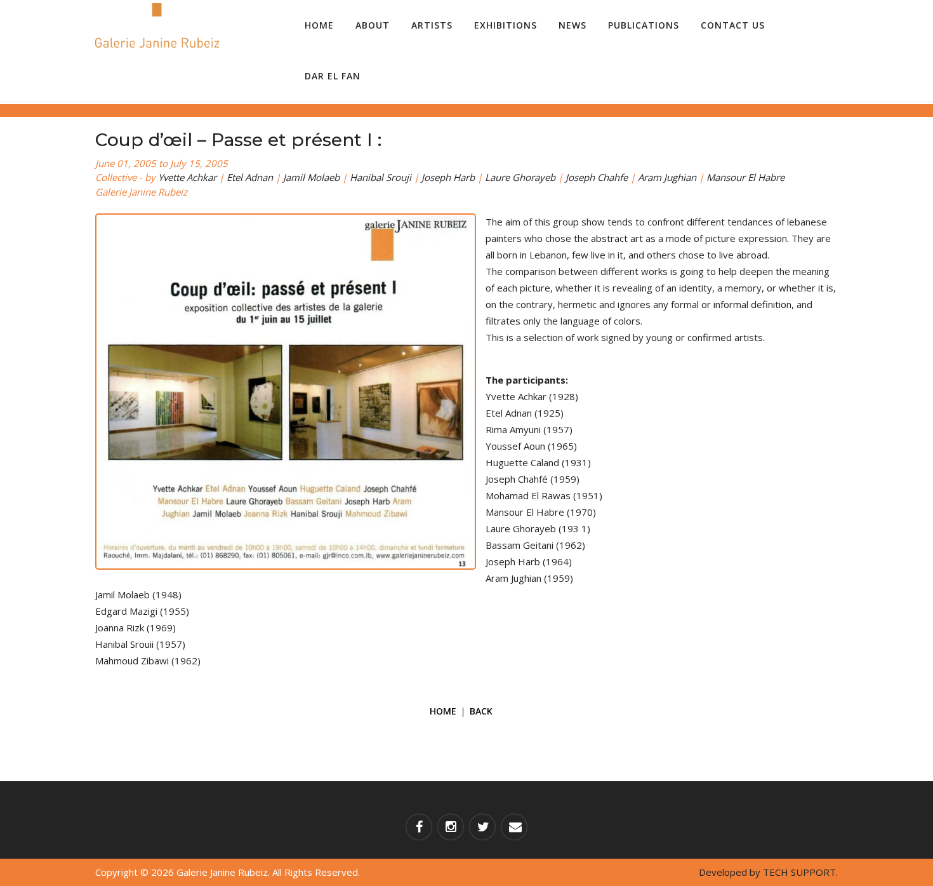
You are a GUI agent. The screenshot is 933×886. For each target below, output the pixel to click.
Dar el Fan (333, 76)
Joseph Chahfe (597, 177)
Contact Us (733, 25)
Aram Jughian (667, 177)
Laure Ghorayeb (520, 177)
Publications (643, 25)
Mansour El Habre (745, 177)
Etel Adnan (250, 177)
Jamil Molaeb (311, 177)
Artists (432, 25)
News (572, 25)
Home (319, 25)
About (372, 25)
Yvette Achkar (187, 177)
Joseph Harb (448, 177)
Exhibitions (505, 25)
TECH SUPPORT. (800, 872)
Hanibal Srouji (380, 177)
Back (481, 711)
